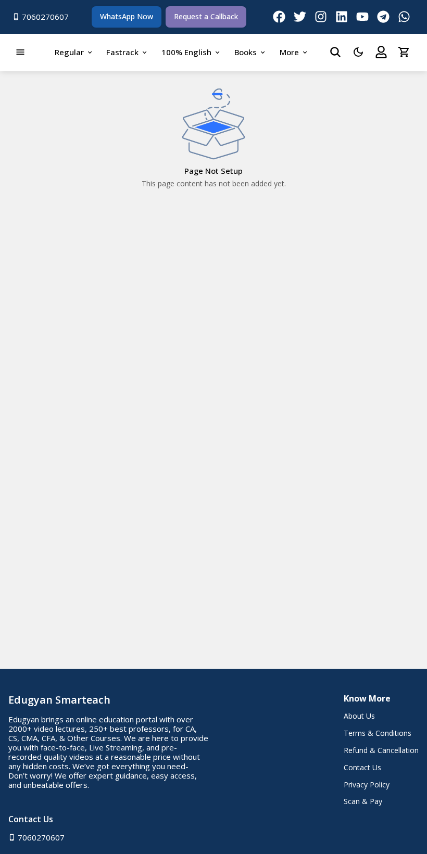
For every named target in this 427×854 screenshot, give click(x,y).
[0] (404, 52)
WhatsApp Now (126, 16)
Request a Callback (206, 16)
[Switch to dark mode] (358, 52)
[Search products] (335, 52)
